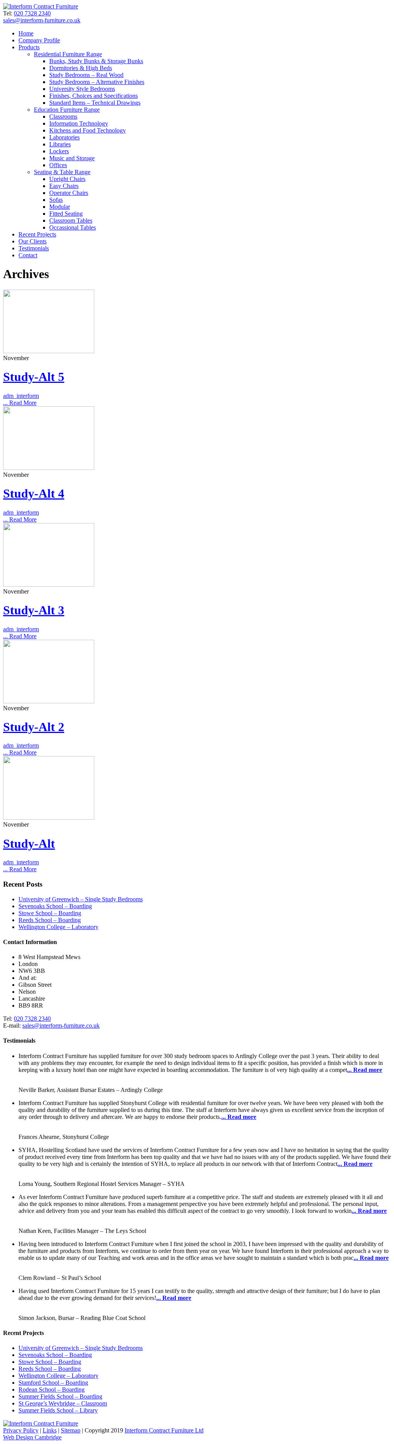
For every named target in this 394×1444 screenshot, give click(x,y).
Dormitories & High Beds (80, 68)
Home (25, 33)
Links (50, 1430)
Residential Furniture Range (68, 54)
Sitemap (70, 1430)
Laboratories (64, 137)
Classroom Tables (70, 220)
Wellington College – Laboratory (58, 927)
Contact (27, 255)
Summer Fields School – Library (58, 1410)
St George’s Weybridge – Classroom (62, 1403)
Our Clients (32, 241)
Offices (58, 165)
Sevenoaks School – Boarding (55, 906)
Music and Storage (72, 158)
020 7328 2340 (32, 13)
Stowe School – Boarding (49, 913)
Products (29, 47)
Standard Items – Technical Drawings (94, 102)
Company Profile (39, 40)
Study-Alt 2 (33, 727)
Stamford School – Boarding (53, 1382)
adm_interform (21, 395)
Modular (59, 206)
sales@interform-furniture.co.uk (41, 20)
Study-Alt (29, 843)
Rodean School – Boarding (51, 1389)
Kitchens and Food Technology (87, 130)
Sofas (56, 199)
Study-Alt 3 (33, 610)
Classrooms (63, 116)
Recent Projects (37, 234)
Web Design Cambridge (32, 1437)
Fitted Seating (66, 213)
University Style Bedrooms (82, 89)
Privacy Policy (20, 1430)
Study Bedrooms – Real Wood (86, 75)
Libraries (60, 144)
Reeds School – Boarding (49, 920)
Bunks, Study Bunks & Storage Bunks (96, 61)
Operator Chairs (68, 193)
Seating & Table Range (62, 172)
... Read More (20, 402)
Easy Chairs (63, 186)
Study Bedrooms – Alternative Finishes (96, 82)
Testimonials (33, 248)
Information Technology (78, 123)
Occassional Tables (72, 227)
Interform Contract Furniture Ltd (164, 1430)
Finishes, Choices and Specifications (93, 95)
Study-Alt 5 (33, 377)
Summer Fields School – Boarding (60, 1396)
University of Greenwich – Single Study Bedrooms (80, 899)
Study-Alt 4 (33, 493)
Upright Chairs (67, 179)
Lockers (59, 151)
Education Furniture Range (67, 109)
